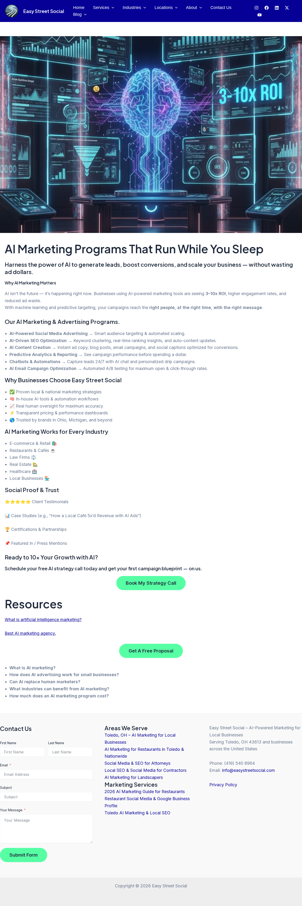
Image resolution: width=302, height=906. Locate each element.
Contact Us (220, 7)
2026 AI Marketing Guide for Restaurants (145, 791)
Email (4, 765)
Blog (77, 14)
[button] (111, 7)
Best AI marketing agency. (30, 633)
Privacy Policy (223, 784)
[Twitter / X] (287, 8)
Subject (6, 788)
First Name (8, 743)
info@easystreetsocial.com (248, 770)
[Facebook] (266, 8)
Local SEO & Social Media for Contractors (145, 770)
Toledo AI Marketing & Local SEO (137, 812)
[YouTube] (259, 15)
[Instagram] (256, 8)
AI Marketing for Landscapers (134, 777)
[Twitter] (277, 8)
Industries (132, 7)
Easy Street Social (43, 11)
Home (78, 7)
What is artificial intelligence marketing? (43, 619)
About (191, 7)
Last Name (56, 743)
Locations (164, 7)
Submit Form (23, 855)
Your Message (11, 810)
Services (101, 7)
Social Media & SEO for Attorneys (137, 763)
